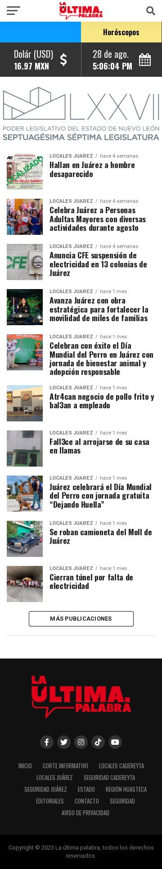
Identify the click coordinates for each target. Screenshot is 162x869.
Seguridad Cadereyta (109, 777)
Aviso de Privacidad (85, 812)
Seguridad (122, 801)
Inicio (25, 766)
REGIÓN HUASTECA (126, 789)
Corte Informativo (65, 766)
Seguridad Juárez (45, 789)
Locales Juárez (54, 777)
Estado (86, 789)
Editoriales (50, 801)
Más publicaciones (81, 618)
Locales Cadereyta (121, 766)
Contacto (87, 801)
